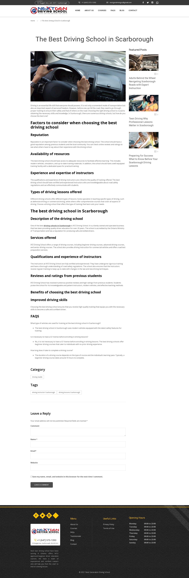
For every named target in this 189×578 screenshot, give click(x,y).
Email (33, 451)
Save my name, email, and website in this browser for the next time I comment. (67, 476)
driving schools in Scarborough (57, 225)
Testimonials (75, 536)
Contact (73, 544)
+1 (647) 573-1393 (88, 2)
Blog (72, 540)
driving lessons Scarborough (69, 392)
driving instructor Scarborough (43, 392)
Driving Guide (37, 377)
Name (34, 439)
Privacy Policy (108, 524)
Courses (73, 528)
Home (33, 21)
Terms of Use (108, 528)
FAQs (72, 532)
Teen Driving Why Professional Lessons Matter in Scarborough (141, 122)
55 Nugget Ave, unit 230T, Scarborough (52, 3)
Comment (35, 426)
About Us (74, 524)
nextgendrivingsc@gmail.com (120, 2)
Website (34, 462)
